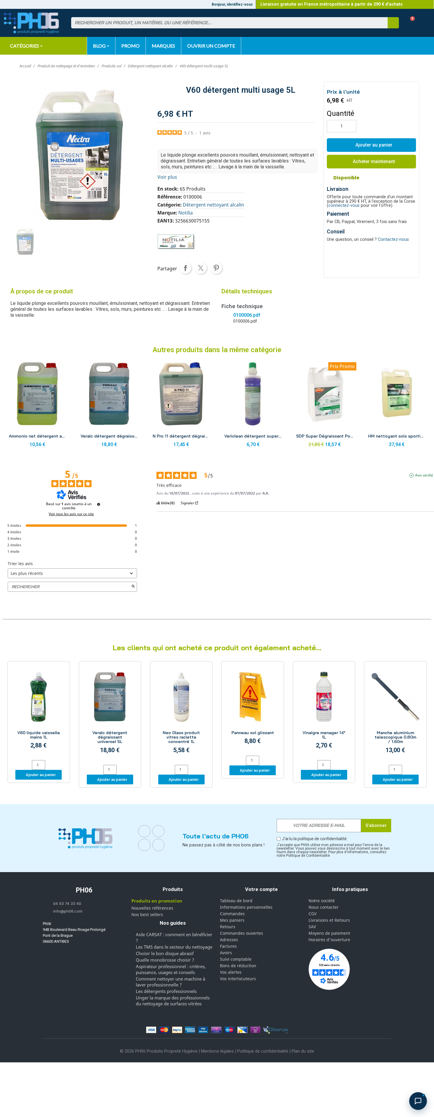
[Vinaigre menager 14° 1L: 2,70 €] (324, 712)
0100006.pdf (246, 315)
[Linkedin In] (144, 845)
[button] (410, 23)
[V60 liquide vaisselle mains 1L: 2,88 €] (39, 712)
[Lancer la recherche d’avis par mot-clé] (133, 586)
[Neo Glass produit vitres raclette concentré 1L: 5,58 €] (181, 714)
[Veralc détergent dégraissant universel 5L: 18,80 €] (110, 714)
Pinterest (216, 268)
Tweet (201, 268)
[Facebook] (144, 831)
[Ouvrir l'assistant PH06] (418, 1101)
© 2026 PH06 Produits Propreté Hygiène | (160, 1051)
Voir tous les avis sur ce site (71, 514)
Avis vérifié (424, 475)
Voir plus (167, 177)
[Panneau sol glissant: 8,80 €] (253, 709)
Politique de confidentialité (262, 1051)
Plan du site (303, 1051)
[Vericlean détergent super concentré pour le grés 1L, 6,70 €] (252, 406)
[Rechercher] (393, 22)
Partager (185, 268)
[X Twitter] (158, 845)
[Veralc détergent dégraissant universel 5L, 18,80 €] (109, 406)
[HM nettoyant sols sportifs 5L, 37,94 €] (396, 406)
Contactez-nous (393, 239)
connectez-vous (344, 205)
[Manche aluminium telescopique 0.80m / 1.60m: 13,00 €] (395, 714)
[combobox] (226, 22)
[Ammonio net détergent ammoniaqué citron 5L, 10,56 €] (37, 406)
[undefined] (98, 504)
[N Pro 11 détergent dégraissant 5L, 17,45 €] (181, 406)
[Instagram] (158, 831)
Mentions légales (217, 1051)
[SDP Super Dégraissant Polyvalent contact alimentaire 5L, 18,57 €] (324, 406)
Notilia (185, 212)
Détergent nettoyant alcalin (213, 204)
